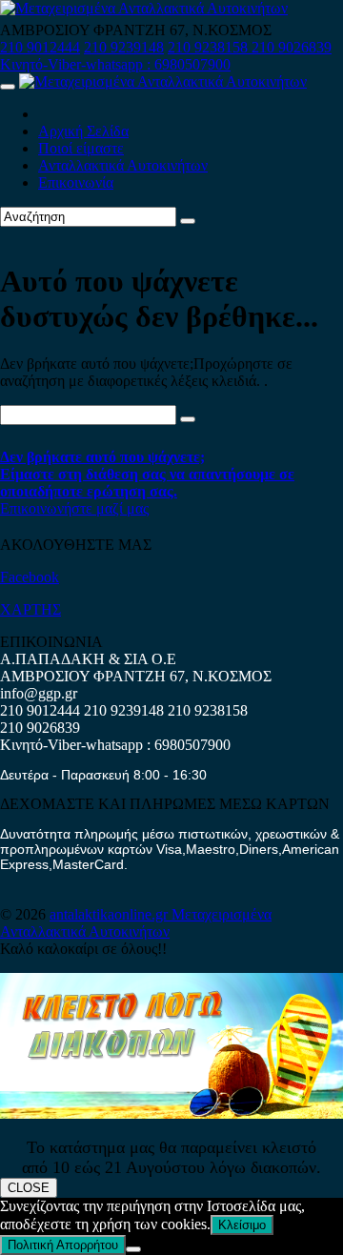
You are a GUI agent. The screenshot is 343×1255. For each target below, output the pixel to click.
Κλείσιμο (242, 1225)
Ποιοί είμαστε (81, 148)
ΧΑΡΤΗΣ (30, 609)
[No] (133, 1249)
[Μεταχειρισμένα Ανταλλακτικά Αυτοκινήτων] (171, 1113)
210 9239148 (124, 47)
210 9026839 (292, 47)
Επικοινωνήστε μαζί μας (74, 508)
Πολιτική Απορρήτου (63, 1245)
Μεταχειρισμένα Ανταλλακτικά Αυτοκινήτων (136, 923)
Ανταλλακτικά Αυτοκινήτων (123, 165)
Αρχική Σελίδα (83, 131)
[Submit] (187, 221)
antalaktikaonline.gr (111, 914)
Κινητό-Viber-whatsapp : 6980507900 (115, 64)
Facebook (29, 577)
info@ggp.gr (38, 693)
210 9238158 (210, 47)
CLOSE (29, 1188)
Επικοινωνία (75, 182)
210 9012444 (40, 47)
